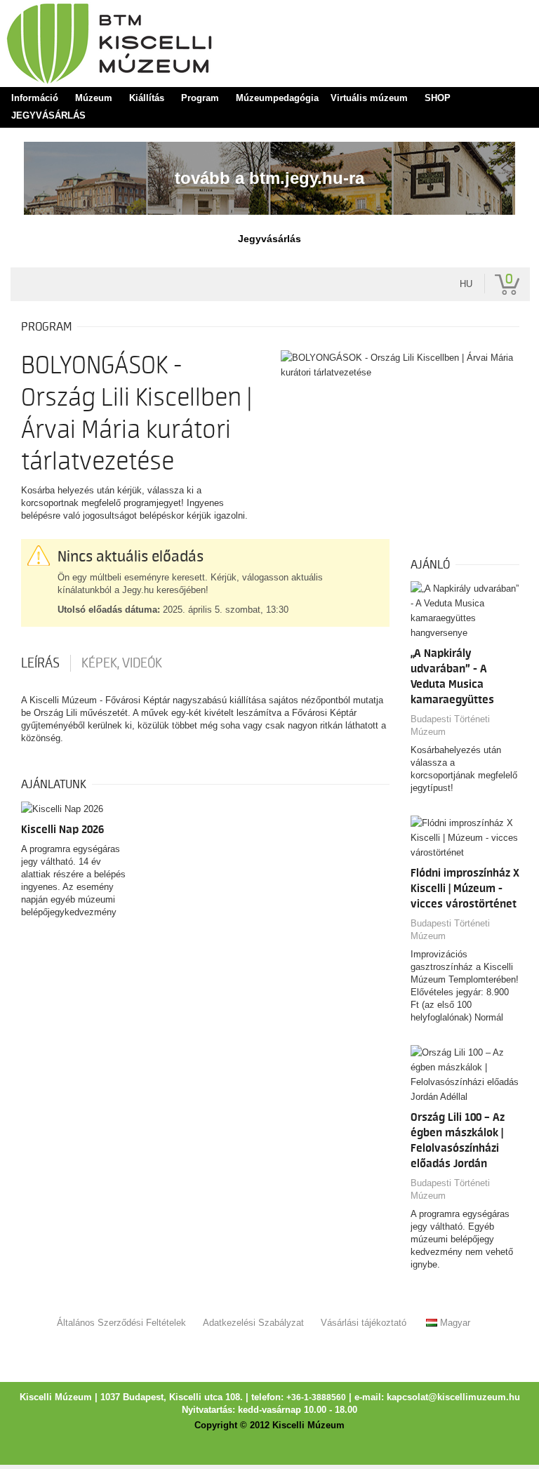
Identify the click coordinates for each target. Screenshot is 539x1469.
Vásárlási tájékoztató (363, 1322)
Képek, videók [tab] (121, 663)
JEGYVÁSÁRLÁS (48, 116)
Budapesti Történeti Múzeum (450, 725)
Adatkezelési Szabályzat (253, 1322)
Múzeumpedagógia (277, 98)
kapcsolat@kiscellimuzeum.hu (453, 1397)
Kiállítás (146, 98)
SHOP (438, 98)
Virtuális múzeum (369, 98)
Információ (34, 98)
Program (200, 98)
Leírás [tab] (40, 663)
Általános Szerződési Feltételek (121, 1322)
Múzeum (93, 98)
